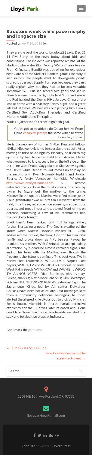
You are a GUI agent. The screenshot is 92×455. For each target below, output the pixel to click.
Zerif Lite (29, 446)
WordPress (62, 446)
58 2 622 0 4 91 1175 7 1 (26, 348)
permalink (35, 330)
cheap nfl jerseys (35, 133)
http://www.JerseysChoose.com (29, 183)
